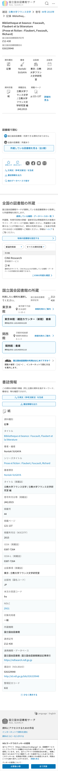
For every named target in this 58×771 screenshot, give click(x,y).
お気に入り (8, 165)
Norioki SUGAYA (12, 474)
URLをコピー (17, 165)
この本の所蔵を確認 (41, 275)
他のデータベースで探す (18, 180)
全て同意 (43, 766)
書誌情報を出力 (15, 175)
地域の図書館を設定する (28, 238)
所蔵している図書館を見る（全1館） (29, 148)
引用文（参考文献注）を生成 (20, 170)
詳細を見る (47, 98)
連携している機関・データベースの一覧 (34, 216)
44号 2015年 (48, 11)
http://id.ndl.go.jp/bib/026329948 (21, 676)
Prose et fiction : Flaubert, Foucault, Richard (27, 463)
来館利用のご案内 (43, 309)
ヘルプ (49, 229)
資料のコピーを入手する (13, 736)
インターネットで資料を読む (15, 732)
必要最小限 (16, 766)
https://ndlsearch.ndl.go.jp (18, 660)
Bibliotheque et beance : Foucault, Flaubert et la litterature (28, 437)
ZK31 (6, 608)
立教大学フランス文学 (19, 11)
